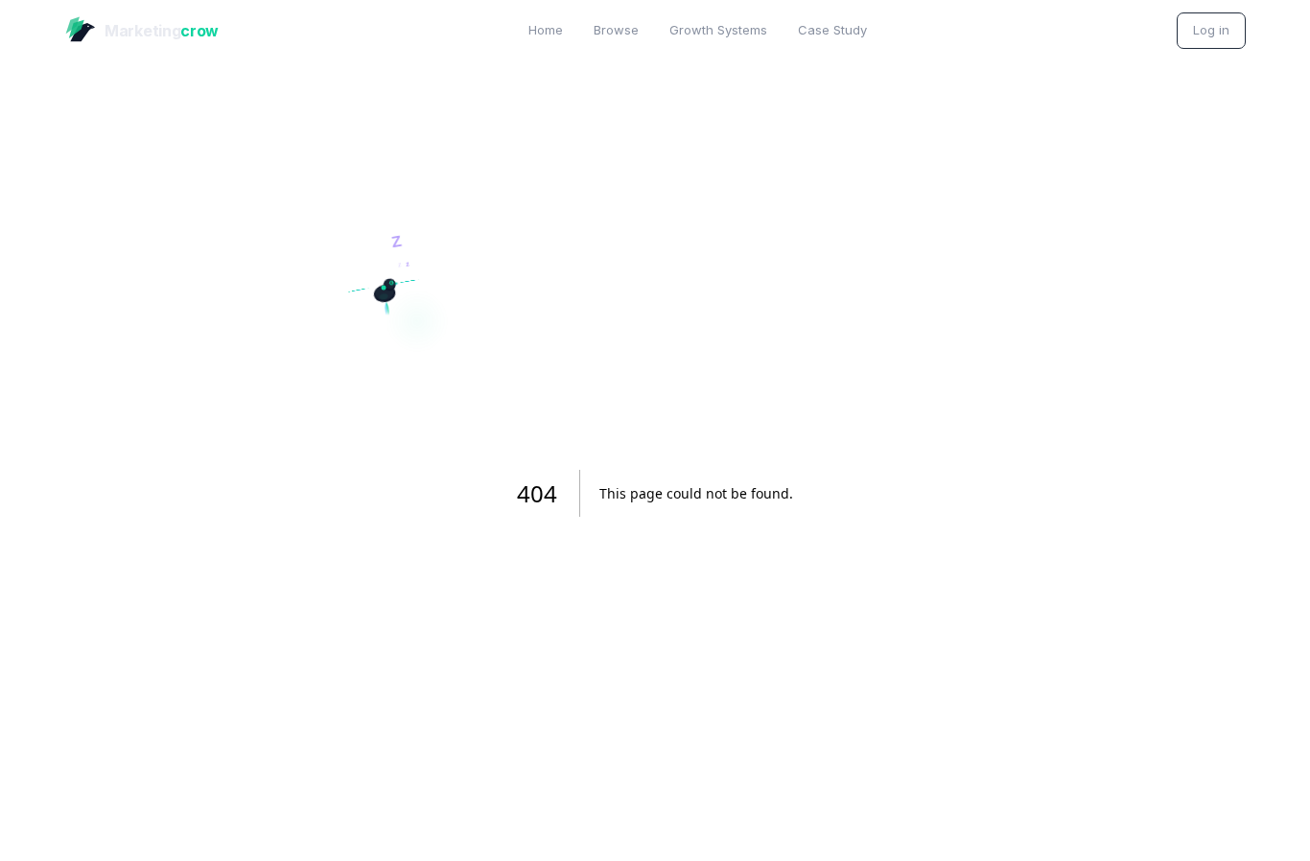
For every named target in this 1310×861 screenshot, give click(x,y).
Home (545, 29)
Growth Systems (718, 29)
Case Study (832, 29)
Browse (616, 29)
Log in (1211, 29)
